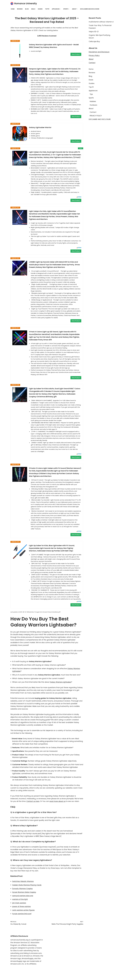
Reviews (20, 9)
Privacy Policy (94, 55)
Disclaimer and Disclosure (99, 52)
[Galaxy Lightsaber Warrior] (19, 133)
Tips (91, 94)
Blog (27, 9)
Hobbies (93, 101)
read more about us (57, 801)
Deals (33, 9)
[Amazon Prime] (78, 197)
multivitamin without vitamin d (101, 22)
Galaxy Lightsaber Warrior (40, 127)
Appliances (93, 91)
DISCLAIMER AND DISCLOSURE (89, 9)
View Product (76, 54)
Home (12, 9)
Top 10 (47, 9)
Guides (40, 9)
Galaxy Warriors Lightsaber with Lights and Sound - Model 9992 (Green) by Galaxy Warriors (54, 45)
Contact (92, 63)
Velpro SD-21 (94, 31)
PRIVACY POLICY (96, 116)
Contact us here (32, 801)
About (91, 59)
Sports (91, 98)
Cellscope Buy (94, 41)
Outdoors (93, 105)
